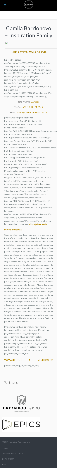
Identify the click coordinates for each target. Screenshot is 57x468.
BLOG (4, 464)
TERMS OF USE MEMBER (12, 454)
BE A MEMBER (8, 459)
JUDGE (5, 448)
